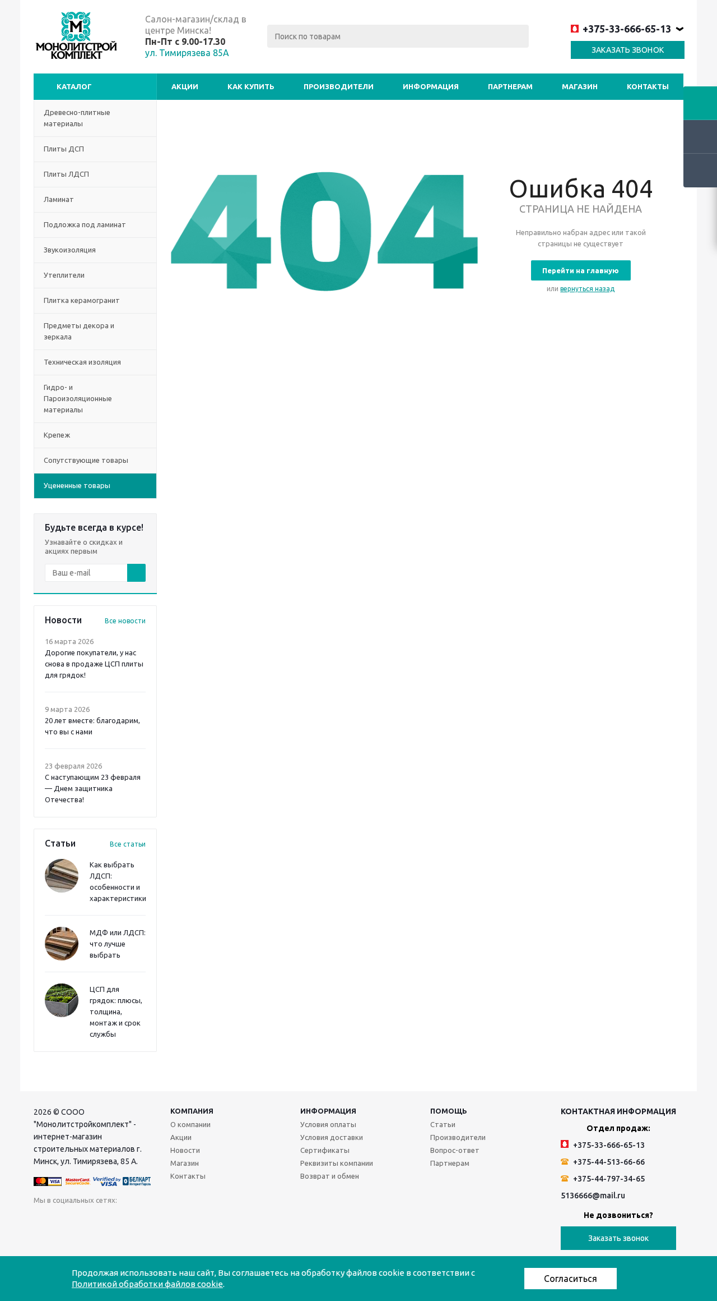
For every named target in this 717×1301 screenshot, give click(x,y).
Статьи (442, 1124)
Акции (184, 86)
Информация (431, 86)
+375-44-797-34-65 (608, 1178)
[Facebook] (88, 1221)
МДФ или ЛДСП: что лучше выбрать (118, 943)
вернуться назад (587, 288)
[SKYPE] (249, 1221)
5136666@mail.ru (593, 1195)
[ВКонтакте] (42, 1221)
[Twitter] (111, 1221)
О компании (190, 1124)
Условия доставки (331, 1137)
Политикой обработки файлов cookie (147, 1284)
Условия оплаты (328, 1124)
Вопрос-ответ (454, 1150)
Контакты (648, 86)
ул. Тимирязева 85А (187, 53)
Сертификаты (325, 1150)
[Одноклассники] (65, 1221)
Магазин (580, 86)
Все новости (125, 620)
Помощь (448, 1111)
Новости (185, 1150)
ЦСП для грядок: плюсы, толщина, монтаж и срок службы (116, 1011)
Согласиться (570, 1279)
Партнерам (510, 86)
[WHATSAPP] (226, 1221)
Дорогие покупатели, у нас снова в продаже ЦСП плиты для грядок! (94, 664)
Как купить (250, 86)
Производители (339, 86)
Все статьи (128, 844)
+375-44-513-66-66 (608, 1161)
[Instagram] (134, 1221)
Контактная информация (618, 1111)
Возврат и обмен (329, 1176)
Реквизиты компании (336, 1163)
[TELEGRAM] (180, 1221)
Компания (191, 1111)
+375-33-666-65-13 (627, 29)
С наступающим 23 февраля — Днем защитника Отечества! (93, 788)
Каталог (74, 86)
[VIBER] (203, 1221)
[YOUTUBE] (157, 1221)
